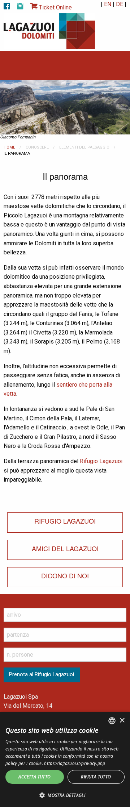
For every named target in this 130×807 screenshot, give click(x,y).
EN (107, 4)
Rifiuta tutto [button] (96, 777)
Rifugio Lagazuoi (101, 461)
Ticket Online (55, 7)
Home (9, 147)
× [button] (122, 720)
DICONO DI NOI (65, 575)
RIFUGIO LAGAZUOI (65, 520)
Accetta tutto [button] (34, 777)
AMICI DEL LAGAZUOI (65, 548)
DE (119, 4)
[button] (65, 795)
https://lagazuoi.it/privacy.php (74, 763)
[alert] (65, 759)
